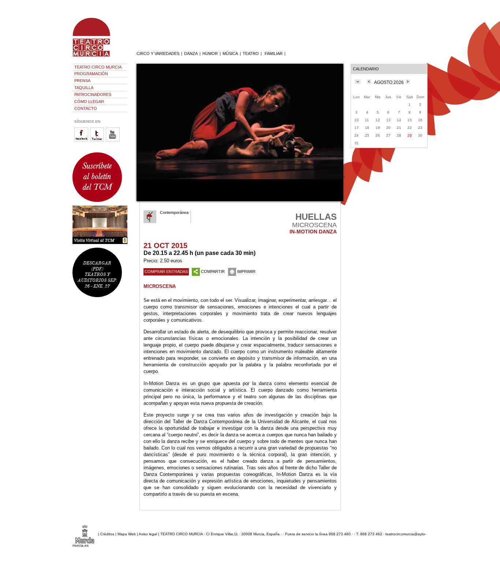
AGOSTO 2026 (389, 82)
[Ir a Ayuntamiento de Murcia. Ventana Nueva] (84, 534)
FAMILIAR (274, 53)
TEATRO (251, 53)
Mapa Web (126, 534)
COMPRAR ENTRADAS (166, 271)
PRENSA (82, 80)
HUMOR (210, 53)
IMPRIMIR (246, 271)
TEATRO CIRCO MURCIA (98, 67)
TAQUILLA (83, 87)
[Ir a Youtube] (114, 140)
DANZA (191, 53)
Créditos (107, 534)
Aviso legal (148, 534)
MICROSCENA (159, 286)
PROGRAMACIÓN (91, 73)
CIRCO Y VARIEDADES (158, 53)
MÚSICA (230, 53)
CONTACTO (85, 108)
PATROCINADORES (92, 94)
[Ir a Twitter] (98, 140)
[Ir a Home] (96, 57)
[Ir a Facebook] (82, 140)
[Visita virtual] (99, 225)
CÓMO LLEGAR (89, 101)
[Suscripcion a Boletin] (99, 177)
